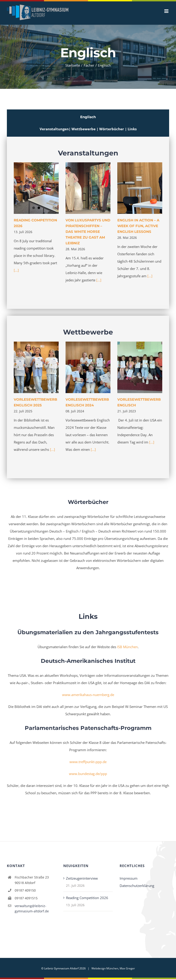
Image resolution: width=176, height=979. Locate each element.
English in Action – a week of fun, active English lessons (138, 226)
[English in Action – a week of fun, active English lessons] (139, 188)
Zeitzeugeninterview (82, 878)
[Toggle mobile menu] (166, 11)
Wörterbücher (112, 129)
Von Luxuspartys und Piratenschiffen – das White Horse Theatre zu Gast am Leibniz (88, 231)
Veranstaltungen (54, 129)
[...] (16, 270)
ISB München (127, 647)
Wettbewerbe (84, 129)
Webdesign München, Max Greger (113, 968)
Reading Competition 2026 (87, 897)
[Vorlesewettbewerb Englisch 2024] (88, 367)
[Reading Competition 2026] (36, 188)
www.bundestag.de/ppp (88, 773)
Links (132, 129)
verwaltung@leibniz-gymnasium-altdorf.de (32, 909)
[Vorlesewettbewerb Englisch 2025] (36, 367)
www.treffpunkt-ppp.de (88, 761)
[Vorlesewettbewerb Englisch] (139, 367)
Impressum (129, 878)
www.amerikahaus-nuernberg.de (88, 694)
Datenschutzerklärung (137, 885)
